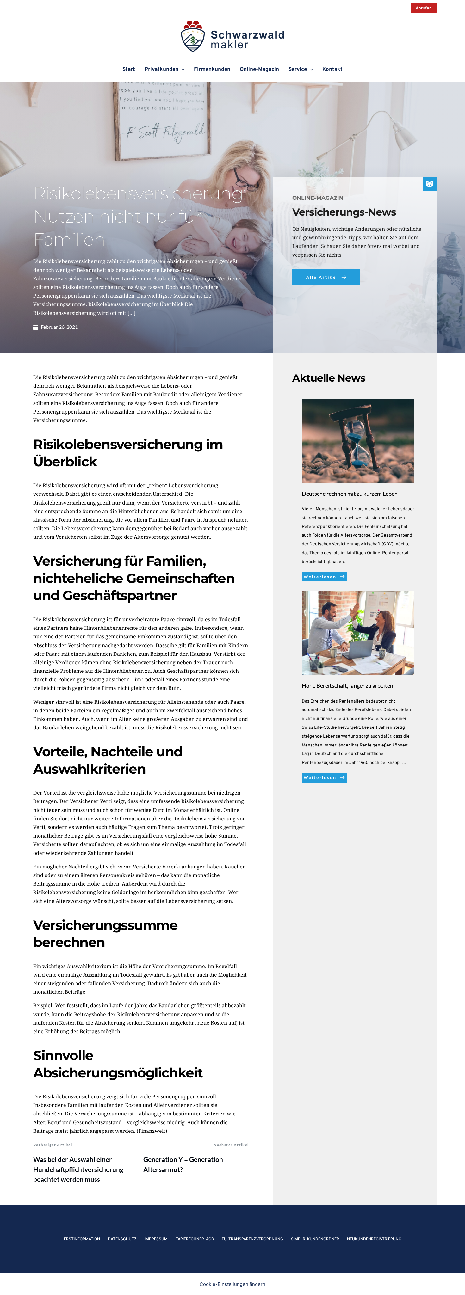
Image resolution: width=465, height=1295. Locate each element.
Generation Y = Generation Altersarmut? (183, 1164)
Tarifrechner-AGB (195, 1239)
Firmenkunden (212, 69)
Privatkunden (161, 69)
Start (128, 69)
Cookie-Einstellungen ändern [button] (232, 1284)
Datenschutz (122, 1239)
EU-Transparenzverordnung (252, 1239)
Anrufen (424, 7)
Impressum (156, 1239)
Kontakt (332, 69)
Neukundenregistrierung (374, 1239)
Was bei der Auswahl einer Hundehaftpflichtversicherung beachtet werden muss (78, 1169)
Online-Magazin (259, 69)
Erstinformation (82, 1239)
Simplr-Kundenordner (315, 1239)
